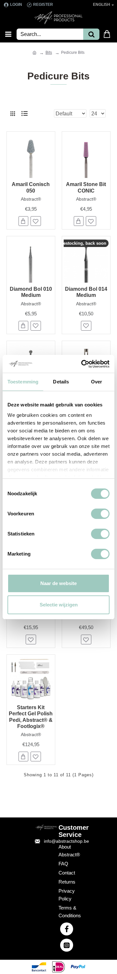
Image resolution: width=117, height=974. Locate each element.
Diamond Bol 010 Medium (31, 292)
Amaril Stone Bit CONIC (86, 187)
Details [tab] (61, 381)
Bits (49, 52)
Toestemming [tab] (22, 381)
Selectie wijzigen (59, 604)
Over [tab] (96, 381)
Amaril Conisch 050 (31, 187)
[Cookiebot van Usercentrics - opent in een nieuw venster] (83, 364)
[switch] (100, 514)
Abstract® (31, 199)
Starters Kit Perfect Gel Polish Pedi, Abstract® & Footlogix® (31, 717)
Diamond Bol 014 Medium (86, 292)
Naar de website (58, 583)
